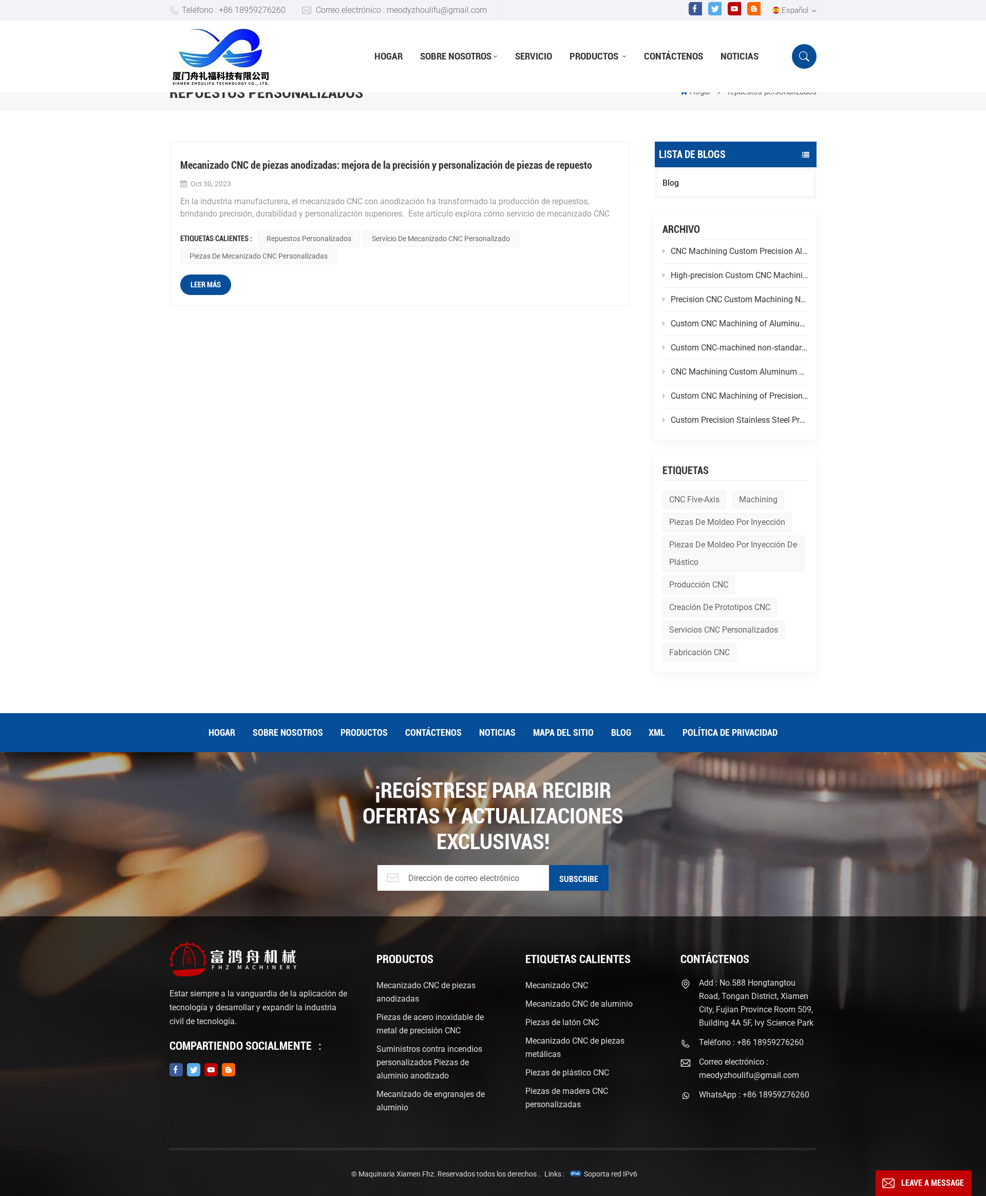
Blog (670, 183)
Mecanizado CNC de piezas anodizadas (426, 992)
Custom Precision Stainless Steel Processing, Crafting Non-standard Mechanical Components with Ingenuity (740, 420)
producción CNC (698, 585)
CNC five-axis (694, 499)
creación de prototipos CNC (719, 607)
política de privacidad (730, 732)
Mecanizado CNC (556, 985)
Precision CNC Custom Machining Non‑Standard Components (740, 299)
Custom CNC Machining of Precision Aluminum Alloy (740, 396)
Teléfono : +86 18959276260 (234, 10)
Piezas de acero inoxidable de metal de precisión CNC (430, 1023)
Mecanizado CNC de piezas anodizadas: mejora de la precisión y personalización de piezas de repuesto (386, 165)
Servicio (533, 56)
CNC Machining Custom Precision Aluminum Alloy (740, 251)
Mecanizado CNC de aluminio (579, 1004)
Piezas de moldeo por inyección (727, 522)
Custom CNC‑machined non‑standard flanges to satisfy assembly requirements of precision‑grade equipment (740, 347)
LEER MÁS (206, 284)
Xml (657, 732)
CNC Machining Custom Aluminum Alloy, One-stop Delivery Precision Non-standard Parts (740, 372)
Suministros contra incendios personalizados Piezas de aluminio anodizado (429, 1062)
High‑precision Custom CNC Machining (740, 275)
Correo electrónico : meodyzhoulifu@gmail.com (401, 10)
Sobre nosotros (455, 56)
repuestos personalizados (309, 238)
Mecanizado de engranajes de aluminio (430, 1100)
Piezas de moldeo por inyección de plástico (733, 553)
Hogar (388, 56)
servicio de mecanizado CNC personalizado (441, 238)
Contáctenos (673, 56)
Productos (595, 56)
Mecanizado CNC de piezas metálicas (574, 1047)
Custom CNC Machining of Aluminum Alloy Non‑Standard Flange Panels (740, 323)
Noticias (739, 56)
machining (758, 499)
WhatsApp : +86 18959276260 (754, 1095)
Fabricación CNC (699, 652)
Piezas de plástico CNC (567, 1072)
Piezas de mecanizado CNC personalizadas (258, 256)
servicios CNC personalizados (723, 630)
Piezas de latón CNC (562, 1022)
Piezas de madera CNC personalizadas (566, 1097)
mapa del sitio (563, 732)
